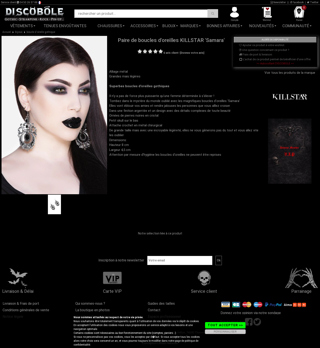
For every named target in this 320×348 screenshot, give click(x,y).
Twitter (313, 2)
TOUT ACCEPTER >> (225, 325)
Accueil (6, 31)
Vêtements (21, 25)
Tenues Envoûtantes (65, 25)
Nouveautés (261, 25)
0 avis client (171, 52)
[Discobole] (34, 13)
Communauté (295, 25)
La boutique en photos (92, 310)
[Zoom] (54, 115)
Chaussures (110, 25)
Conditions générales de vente (26, 310)
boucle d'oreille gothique (41, 31)
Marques (189, 25)
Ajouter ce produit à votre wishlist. (263, 45)
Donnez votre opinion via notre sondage (251, 313)
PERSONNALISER (225, 331)
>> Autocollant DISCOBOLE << (275, 63)
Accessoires (143, 25)
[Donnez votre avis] (192, 52)
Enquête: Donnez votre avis (276, 32)
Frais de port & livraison (257, 54)
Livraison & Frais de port (21, 303)
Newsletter (279, 2)
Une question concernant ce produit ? (265, 50)
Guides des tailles (161, 303)
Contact (154, 310)
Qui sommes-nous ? (90, 303)
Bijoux (168, 25)
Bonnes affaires (223, 25)
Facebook (298, 2)
